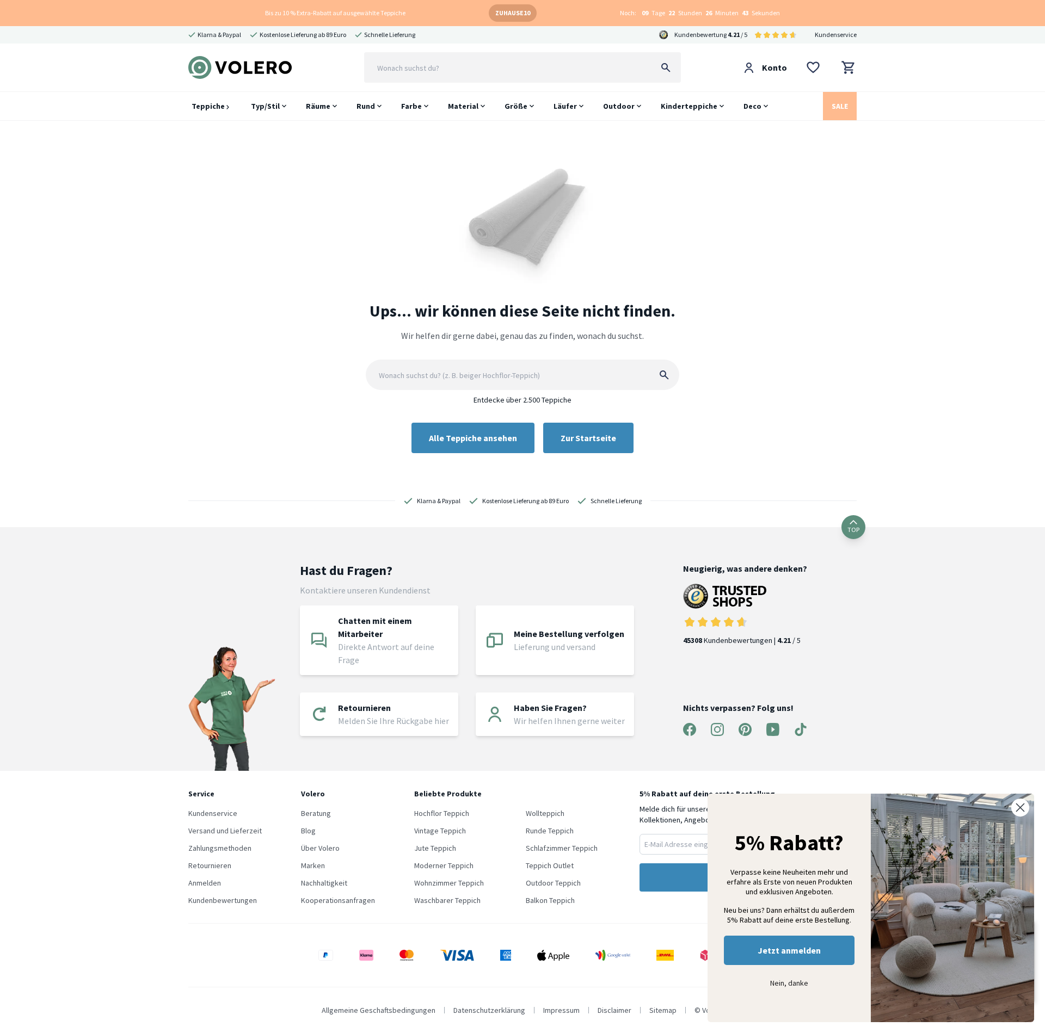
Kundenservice (836, 34)
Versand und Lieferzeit (225, 831)
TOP (853, 529)
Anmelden (204, 883)
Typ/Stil (265, 106)
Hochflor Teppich (441, 813)
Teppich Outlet (550, 865)
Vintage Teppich (440, 831)
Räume (318, 106)
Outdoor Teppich (553, 883)
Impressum (561, 1010)
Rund (365, 106)
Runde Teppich (550, 831)
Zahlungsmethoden (219, 848)
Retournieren (209, 865)
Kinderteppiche (689, 106)
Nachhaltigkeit (324, 883)
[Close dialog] (1020, 807)
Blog (308, 831)
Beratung (316, 813)
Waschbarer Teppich (447, 900)
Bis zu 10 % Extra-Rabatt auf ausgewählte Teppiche (335, 13)
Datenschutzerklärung (489, 1010)
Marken (313, 865)
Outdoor (619, 106)
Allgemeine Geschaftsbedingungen (378, 1010)
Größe (516, 106)
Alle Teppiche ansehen (473, 437)
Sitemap (663, 1010)
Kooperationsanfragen (338, 900)
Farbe (411, 106)
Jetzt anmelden (789, 950)
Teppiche (209, 106)
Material (463, 106)
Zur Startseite (588, 437)
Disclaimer (614, 1010)
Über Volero (320, 848)
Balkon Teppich (550, 900)
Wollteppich (545, 813)
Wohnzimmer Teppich (449, 883)
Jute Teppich (435, 848)
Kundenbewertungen (222, 900)
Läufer (565, 106)
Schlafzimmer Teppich (562, 848)
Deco (752, 106)
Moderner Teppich (444, 865)
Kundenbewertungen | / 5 (742, 640)
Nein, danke (789, 983)
